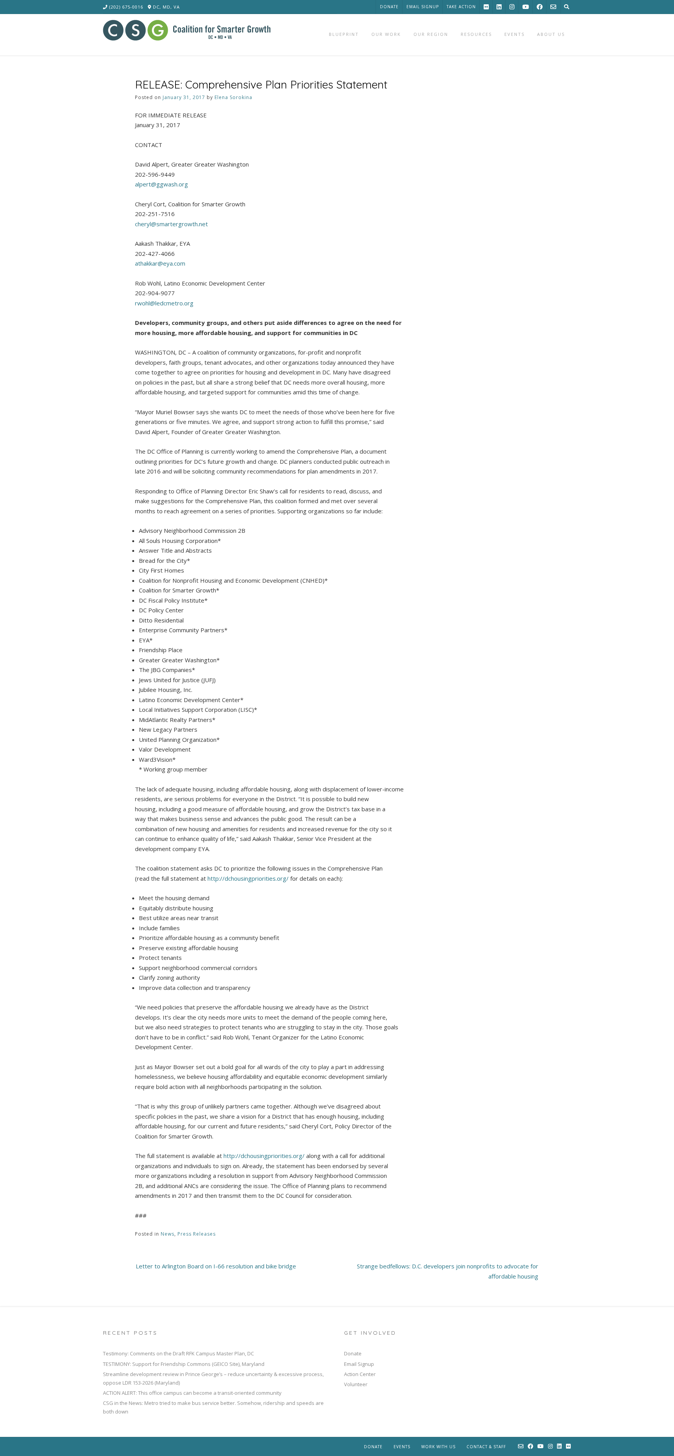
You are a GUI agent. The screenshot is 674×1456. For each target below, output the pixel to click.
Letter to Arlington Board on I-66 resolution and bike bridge (216, 1266)
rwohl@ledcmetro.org (164, 303)
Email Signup (422, 6)
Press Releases (196, 1234)
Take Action (461, 6)
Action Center (360, 1374)
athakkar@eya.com (160, 263)
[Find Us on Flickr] (486, 7)
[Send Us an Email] (553, 7)
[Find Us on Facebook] (539, 7)
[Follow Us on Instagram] (512, 7)
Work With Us (438, 1446)
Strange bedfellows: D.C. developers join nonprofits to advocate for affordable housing (447, 1271)
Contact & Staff (486, 1446)
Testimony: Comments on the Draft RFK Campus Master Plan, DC (178, 1353)
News (167, 1234)
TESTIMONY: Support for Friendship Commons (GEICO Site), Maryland (183, 1363)
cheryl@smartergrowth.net (171, 224)
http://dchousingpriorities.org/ (248, 878)
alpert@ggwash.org (161, 184)
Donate (389, 6)
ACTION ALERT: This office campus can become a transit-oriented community (192, 1392)
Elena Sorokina (233, 97)
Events (402, 1446)
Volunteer (355, 1384)
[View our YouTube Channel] (525, 7)
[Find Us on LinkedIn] (499, 7)
